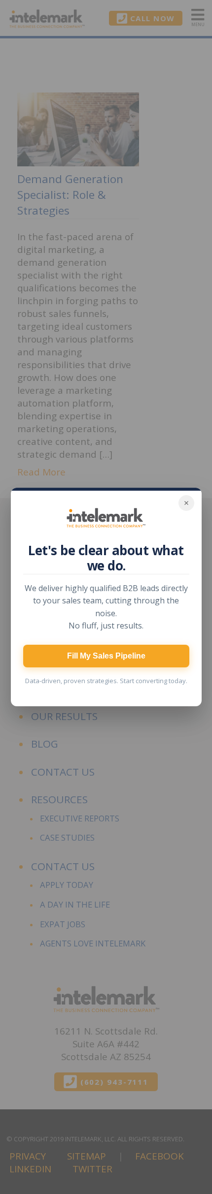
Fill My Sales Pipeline (106, 656)
